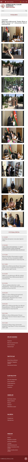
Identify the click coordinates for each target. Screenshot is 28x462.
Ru (26, 1)
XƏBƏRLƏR (10, 395)
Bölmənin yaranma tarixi (12, 342)
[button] (26, 10)
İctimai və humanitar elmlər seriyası (13, 447)
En (23, 1)
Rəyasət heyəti (10, 346)
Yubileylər (9, 404)
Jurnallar (9, 443)
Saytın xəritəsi (10, 1)
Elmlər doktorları (11, 381)
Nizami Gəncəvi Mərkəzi (12, 360)
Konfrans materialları (12, 441)
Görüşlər (9, 402)
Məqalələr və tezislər (11, 439)
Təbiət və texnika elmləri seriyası (12, 450)
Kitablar (9, 437)
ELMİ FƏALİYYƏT (11, 375)
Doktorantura (10, 385)
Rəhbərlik (9, 340)
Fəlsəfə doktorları (11, 383)
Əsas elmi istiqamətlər (12, 379)
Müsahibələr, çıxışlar (11, 406)
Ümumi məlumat (11, 344)
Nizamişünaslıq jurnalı (12, 444)
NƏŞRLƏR (10, 433)
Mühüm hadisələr (11, 400)
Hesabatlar (9, 387)
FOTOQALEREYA (14, 232)
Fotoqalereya (10, 418)
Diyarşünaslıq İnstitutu (12, 365)
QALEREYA (10, 414)
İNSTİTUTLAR (11, 356)
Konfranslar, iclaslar (11, 398)
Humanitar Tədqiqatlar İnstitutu (12, 363)
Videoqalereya (10, 420)
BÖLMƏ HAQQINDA (12, 337)
